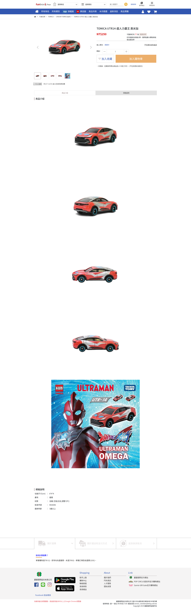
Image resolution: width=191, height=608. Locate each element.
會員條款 (83, 586)
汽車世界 (42, 16)
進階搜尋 (133, 4)
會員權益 (83, 589)
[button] (90, 47)
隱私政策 (107, 586)
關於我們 (107, 577)
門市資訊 (107, 580)
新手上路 (83, 577)
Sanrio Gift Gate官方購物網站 (146, 585)
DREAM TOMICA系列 (63, 16)
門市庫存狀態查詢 (150, 45)
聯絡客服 (83, 583)
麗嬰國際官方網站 (141, 577)
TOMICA (51, 16)
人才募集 (107, 583)
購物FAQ (83, 580)
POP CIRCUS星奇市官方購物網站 (147, 581)
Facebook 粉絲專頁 (43, 595)
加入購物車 (136, 59)
